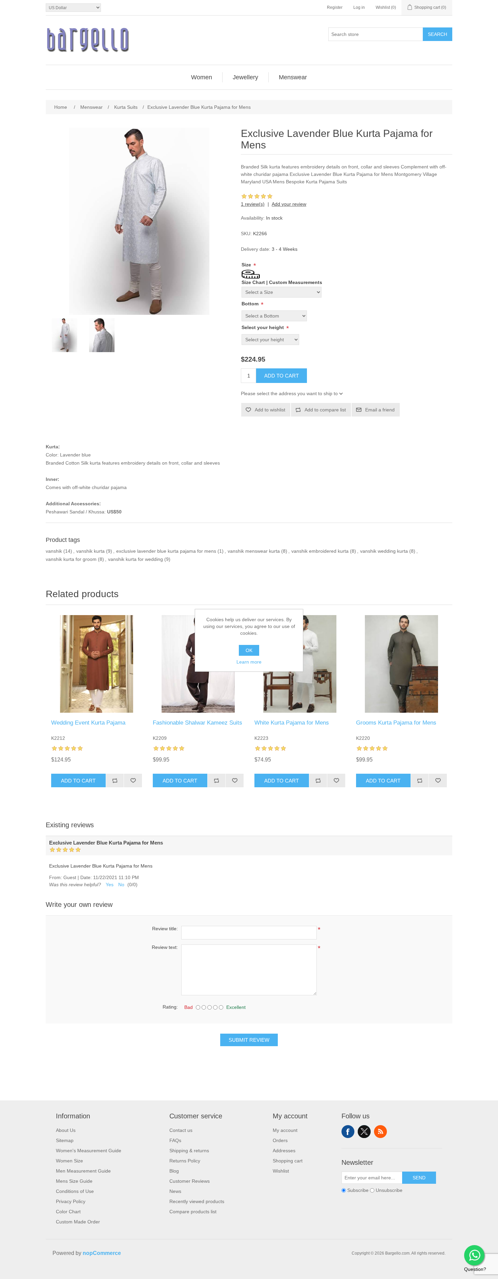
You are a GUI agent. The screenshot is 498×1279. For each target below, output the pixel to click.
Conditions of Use (75, 1191)
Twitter (364, 1131)
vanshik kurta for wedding (135, 559)
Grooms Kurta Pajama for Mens (396, 722)
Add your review (289, 204)
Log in (359, 7)
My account (285, 1130)
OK (249, 650)
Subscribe (358, 1190)
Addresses (284, 1150)
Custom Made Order (78, 1221)
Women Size (69, 1160)
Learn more (249, 662)
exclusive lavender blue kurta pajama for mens (166, 551)
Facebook (347, 1131)
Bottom (251, 303)
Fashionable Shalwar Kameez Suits (197, 722)
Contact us (180, 1130)
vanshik (54, 551)
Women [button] (201, 77)
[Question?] (474, 1255)
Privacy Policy (70, 1201)
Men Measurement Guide (83, 1171)
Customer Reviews (189, 1181)
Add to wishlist (270, 409)
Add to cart (281, 376)
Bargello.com (238, 1273)
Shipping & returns (189, 1150)
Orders (280, 1140)
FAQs (175, 1140)
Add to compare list (325, 409)
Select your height (263, 327)
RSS (380, 1131)
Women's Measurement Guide (88, 1150)
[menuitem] (202, 77)
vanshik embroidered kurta (320, 551)
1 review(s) (253, 204)
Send (419, 1177)
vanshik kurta (90, 551)
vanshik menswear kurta (254, 551)
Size (247, 264)
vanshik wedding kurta (384, 551)
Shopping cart (288, 1160)
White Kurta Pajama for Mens (291, 722)
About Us (66, 1130)
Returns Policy (184, 1160)
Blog (174, 1171)
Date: (86, 877)
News (175, 1191)
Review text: (165, 947)
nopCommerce (102, 1253)
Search (437, 34)
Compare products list (192, 1211)
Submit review (249, 1040)
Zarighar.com (273, 1273)
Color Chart (68, 1211)
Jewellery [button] (245, 77)
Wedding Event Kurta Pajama (88, 722)
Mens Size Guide (74, 1181)
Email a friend (380, 409)
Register (335, 7)
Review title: (165, 928)
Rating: (170, 1007)
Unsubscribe (389, 1190)
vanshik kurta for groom (71, 559)
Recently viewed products (196, 1201)
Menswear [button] (293, 77)
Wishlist (281, 1171)
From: (55, 877)
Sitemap (65, 1140)
